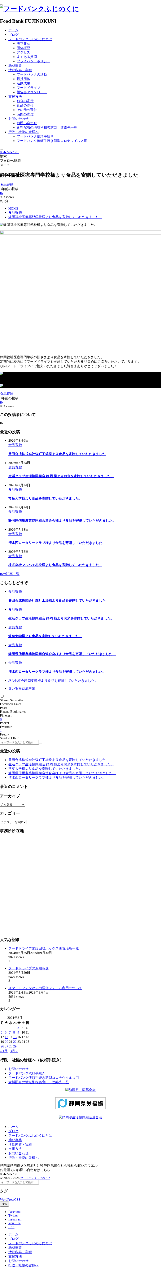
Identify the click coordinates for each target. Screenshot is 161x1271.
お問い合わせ (18, 1069)
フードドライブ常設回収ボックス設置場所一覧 (43, 948)
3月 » (14, 1051)
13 (6, 1037)
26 (2, 1046)
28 (10, 1046)
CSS (17, 1199)
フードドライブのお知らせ (28, 968)
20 (6, 1041)
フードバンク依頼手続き (26, 1073)
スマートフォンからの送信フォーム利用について (45, 988)
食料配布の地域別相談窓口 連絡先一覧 (38, 1082)
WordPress (7, 1199)
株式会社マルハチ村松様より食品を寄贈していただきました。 (55, 565)
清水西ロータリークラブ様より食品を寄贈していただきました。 (57, 543)
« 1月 (4, 1051)
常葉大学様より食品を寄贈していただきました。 (45, 498)
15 (15, 1037)
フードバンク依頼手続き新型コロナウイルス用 (43, 1077)
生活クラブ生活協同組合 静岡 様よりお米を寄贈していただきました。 (61, 476)
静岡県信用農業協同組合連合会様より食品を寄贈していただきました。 (62, 520)
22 (15, 1041)
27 (6, 1046)
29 (15, 1046)
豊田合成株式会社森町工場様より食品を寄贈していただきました (57, 454)
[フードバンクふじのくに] (39, 9)
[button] (2, 696)
